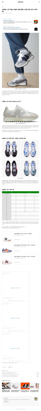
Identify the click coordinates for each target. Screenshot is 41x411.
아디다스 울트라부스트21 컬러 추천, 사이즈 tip (8, 373)
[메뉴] (3, 2)
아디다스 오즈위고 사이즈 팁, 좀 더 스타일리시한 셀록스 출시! (9, 376)
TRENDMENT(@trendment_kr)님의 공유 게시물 (15, 300)
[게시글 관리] (6, 367)
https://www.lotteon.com (7, 26)
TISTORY (21, 409)
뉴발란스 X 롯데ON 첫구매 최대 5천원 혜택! (11, 27)
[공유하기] (5, 367)
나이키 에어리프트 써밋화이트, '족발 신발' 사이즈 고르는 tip (9, 375)
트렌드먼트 (20, 2)
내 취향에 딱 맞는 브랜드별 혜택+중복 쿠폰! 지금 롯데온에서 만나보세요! (15, 29)
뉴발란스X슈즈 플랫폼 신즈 (8, 20)
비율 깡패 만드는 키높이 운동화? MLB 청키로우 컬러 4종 (9, 372)
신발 (2, 370)
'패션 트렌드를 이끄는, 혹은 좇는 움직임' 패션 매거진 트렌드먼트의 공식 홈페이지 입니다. (17, 399)
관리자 (24, 409)
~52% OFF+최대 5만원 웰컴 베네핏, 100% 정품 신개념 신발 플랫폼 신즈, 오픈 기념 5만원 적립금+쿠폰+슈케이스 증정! (17, 22)
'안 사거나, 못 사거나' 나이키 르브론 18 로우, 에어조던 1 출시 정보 (10, 374)
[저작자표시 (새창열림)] (12, 367)
